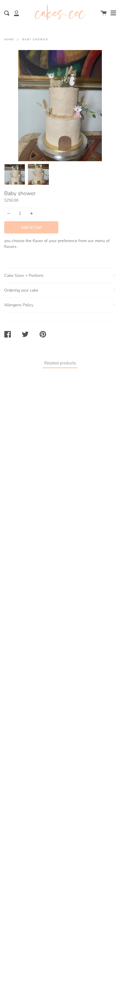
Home (9, 39)
